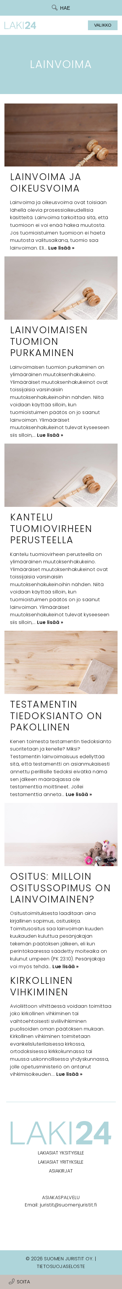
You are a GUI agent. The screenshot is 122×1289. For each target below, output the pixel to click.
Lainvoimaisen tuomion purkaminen (49, 341)
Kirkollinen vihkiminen (41, 986)
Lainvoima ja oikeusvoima (45, 182)
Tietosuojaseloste (61, 1266)
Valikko (102, 25)
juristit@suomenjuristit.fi (68, 1204)
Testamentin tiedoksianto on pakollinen (56, 716)
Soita (23, 1281)
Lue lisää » (61, 248)
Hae (65, 8)
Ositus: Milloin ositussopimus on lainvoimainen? (60, 888)
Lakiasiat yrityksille (61, 1162)
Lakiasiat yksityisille (61, 1152)
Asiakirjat (61, 1170)
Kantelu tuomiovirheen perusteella (51, 528)
